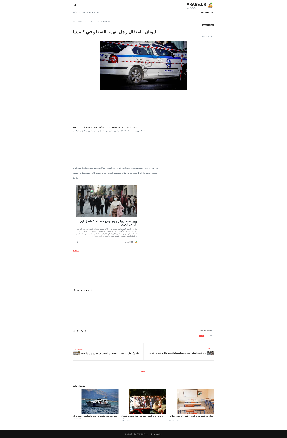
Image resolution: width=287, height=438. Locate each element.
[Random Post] (79, 12)
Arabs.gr (76, 251)
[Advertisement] (143, 108)
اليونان (211, 25)
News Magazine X (156, 434)
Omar (143, 371)
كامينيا (96, 127)
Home (108, 21)
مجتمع (103, 21)
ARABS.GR (196, 4)
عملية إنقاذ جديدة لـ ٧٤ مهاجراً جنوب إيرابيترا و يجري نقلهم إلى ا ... (95, 416)
